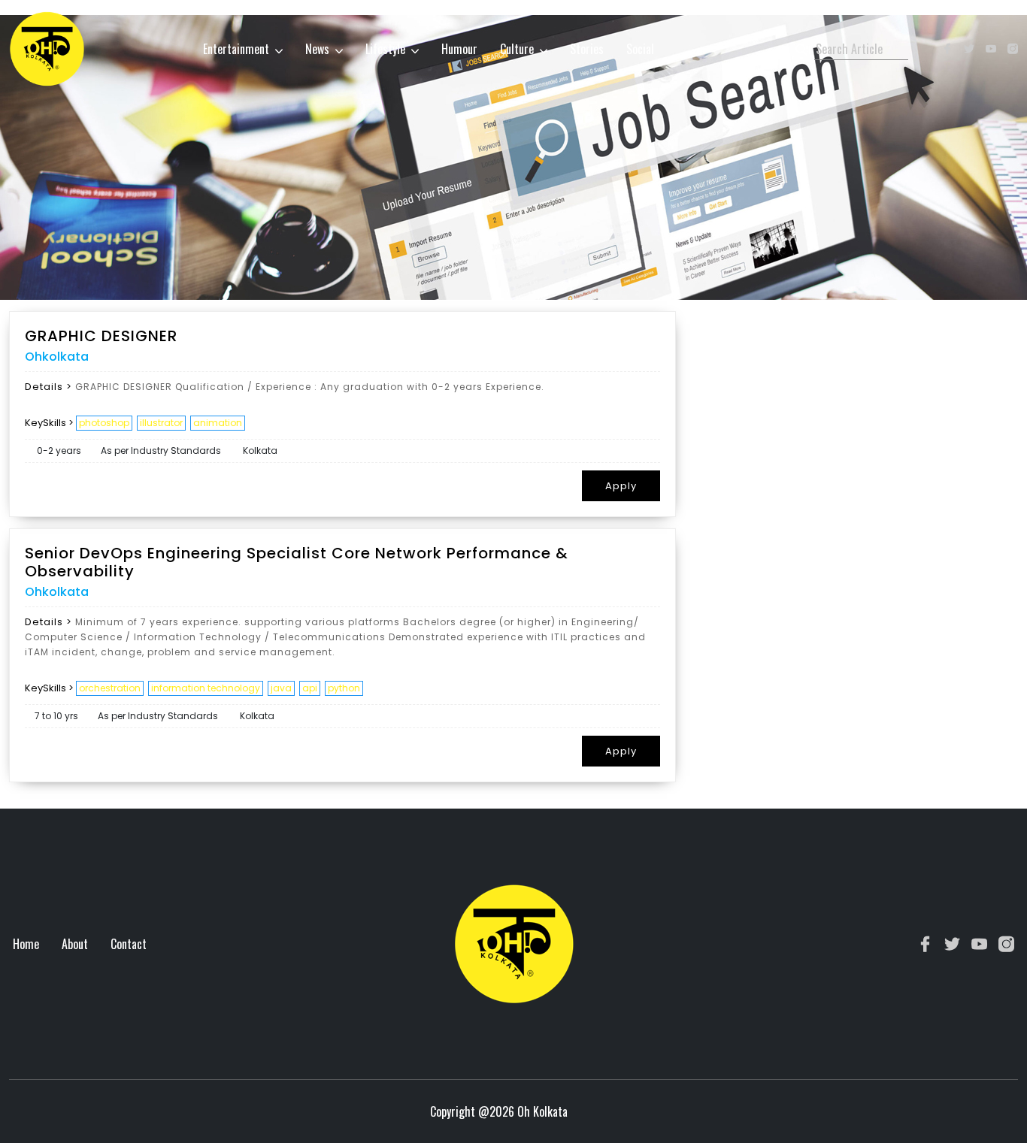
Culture (517, 49)
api (309, 688)
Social (640, 49)
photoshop (104, 422)
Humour (459, 49)
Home (26, 944)
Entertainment (236, 49)
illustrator (161, 422)
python (344, 688)
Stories (587, 49)
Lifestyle (385, 49)
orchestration (110, 688)
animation (217, 422)
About (75, 944)
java (281, 688)
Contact (129, 944)
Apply (621, 486)
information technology (205, 688)
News (317, 49)
